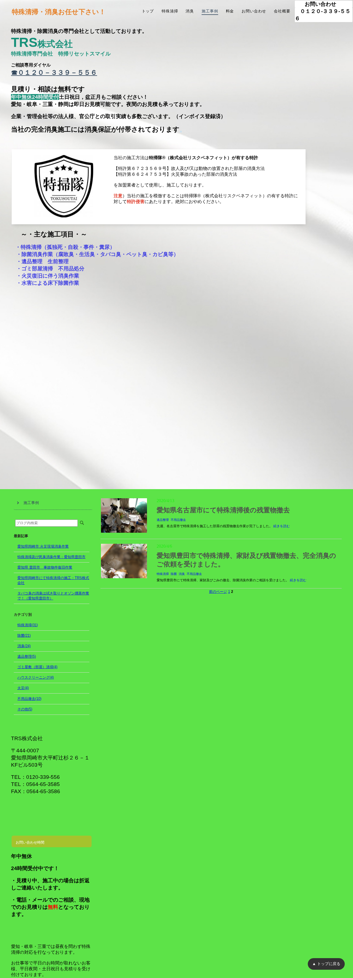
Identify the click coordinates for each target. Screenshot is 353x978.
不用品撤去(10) (29, 699)
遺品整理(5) (26, 656)
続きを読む (281, 526)
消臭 (182, 573)
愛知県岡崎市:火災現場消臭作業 (43, 546)
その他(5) (24, 709)
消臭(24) (24, 646)
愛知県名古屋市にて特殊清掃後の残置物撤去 (223, 510)
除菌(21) (24, 635)
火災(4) (23, 688)
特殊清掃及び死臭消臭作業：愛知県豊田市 (51, 557)
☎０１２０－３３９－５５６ (54, 72)
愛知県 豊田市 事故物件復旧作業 (44, 567)
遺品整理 (163, 519)
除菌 (174, 573)
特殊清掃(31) (27, 625)
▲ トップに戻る (326, 963)
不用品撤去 (178, 519)
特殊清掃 (163, 573)
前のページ (218, 592)
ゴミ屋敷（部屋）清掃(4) (37, 667)
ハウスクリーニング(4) (35, 677)
